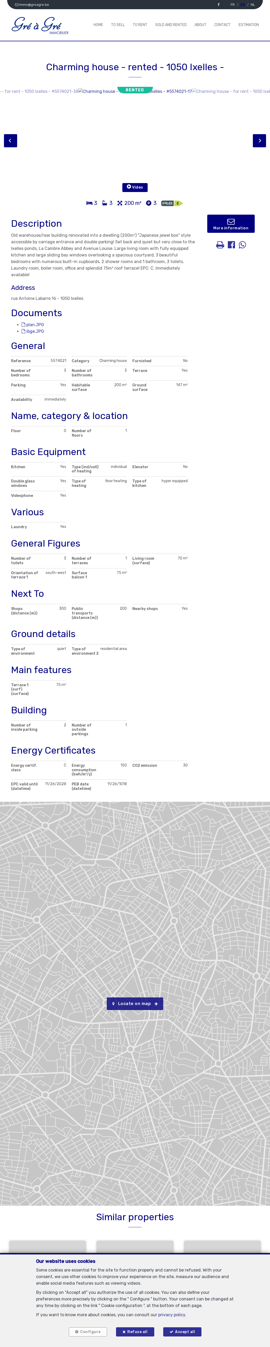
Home (98, 25)
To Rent (140, 25)
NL (253, 5)
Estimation (249, 25)
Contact (222, 25)
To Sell (118, 25)
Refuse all (137, 1332)
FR (233, 5)
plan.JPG (34, 324)
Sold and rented (171, 25)
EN (242, 5)
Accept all (185, 1332)
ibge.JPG (34, 331)
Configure (90, 1332)
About (200, 25)
